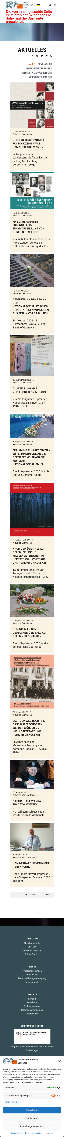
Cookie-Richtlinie (17, 1133)
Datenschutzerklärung (34, 1133)
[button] (59, 1061)
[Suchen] (50, 5)
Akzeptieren (32, 1110)
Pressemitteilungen (39, 68)
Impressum (49, 1133)
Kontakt (32, 998)
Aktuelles (17, 134)
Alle (32, 64)
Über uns (32, 946)
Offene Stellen (32, 954)
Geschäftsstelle (32, 943)
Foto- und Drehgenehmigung (32, 978)
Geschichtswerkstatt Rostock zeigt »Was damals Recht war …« (28, 143)
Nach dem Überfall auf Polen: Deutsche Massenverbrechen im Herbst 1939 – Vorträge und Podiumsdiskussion (29, 555)
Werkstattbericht (40, 77)
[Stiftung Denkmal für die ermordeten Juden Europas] (21, 5)
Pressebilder (32, 974)
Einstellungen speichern (32, 1126)
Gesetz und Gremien (32, 950)
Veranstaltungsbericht (36, 72)
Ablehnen (32, 1118)
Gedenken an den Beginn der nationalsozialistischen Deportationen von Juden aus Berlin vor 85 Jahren (31, 306)
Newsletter (32, 1002)
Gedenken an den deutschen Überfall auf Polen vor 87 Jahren (30, 633)
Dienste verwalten (11, 1102)
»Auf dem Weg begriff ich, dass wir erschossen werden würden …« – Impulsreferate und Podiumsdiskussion (30, 727)
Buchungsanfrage (32, 1006)
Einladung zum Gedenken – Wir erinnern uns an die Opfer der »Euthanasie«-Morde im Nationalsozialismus (31, 457)
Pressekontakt (32, 982)
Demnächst (45, 64)
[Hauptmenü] (55, 5)
